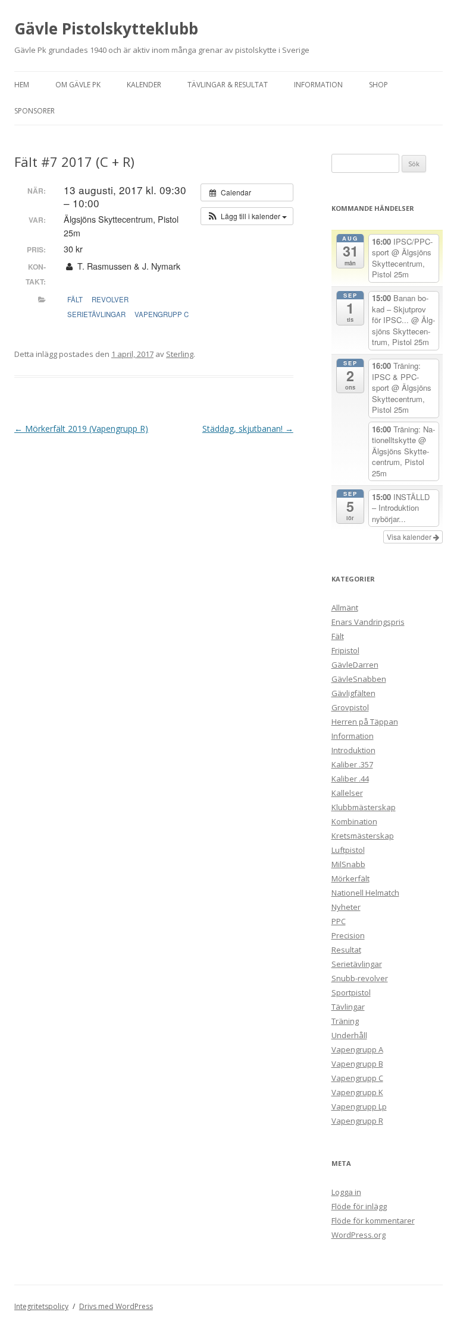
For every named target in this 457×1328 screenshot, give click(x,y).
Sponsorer (34, 111)
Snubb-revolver (359, 978)
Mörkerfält (350, 878)
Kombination (354, 821)
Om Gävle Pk (78, 85)
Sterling (179, 354)
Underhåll (349, 1035)
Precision (348, 935)
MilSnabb (348, 864)
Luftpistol (348, 850)
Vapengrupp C (161, 314)
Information (318, 85)
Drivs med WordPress (116, 1306)
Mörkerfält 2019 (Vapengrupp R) (81, 428)
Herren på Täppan (364, 721)
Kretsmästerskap (362, 835)
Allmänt (344, 607)
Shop (378, 85)
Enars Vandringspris (368, 621)
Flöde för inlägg (359, 1206)
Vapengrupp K (357, 1092)
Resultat (346, 949)
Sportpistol (351, 992)
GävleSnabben (358, 679)
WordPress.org (358, 1234)
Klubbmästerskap (363, 807)
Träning (345, 1021)
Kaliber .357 (352, 764)
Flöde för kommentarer (373, 1220)
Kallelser (347, 793)
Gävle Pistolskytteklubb (106, 28)
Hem (21, 85)
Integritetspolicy (41, 1306)
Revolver (110, 299)
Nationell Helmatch (365, 892)
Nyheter (346, 907)
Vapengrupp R (357, 1120)
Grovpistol (350, 707)
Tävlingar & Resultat (227, 85)
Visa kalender (410, 537)
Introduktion (353, 750)
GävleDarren (354, 664)
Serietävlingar (96, 314)
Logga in (346, 1192)
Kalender (144, 85)
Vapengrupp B (357, 1063)
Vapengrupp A (357, 1049)
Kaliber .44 (350, 778)
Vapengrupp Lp (359, 1106)
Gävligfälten (353, 693)
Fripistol (345, 650)
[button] (247, 216)
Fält (75, 299)
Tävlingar (348, 1006)
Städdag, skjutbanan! (247, 428)
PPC (338, 921)
